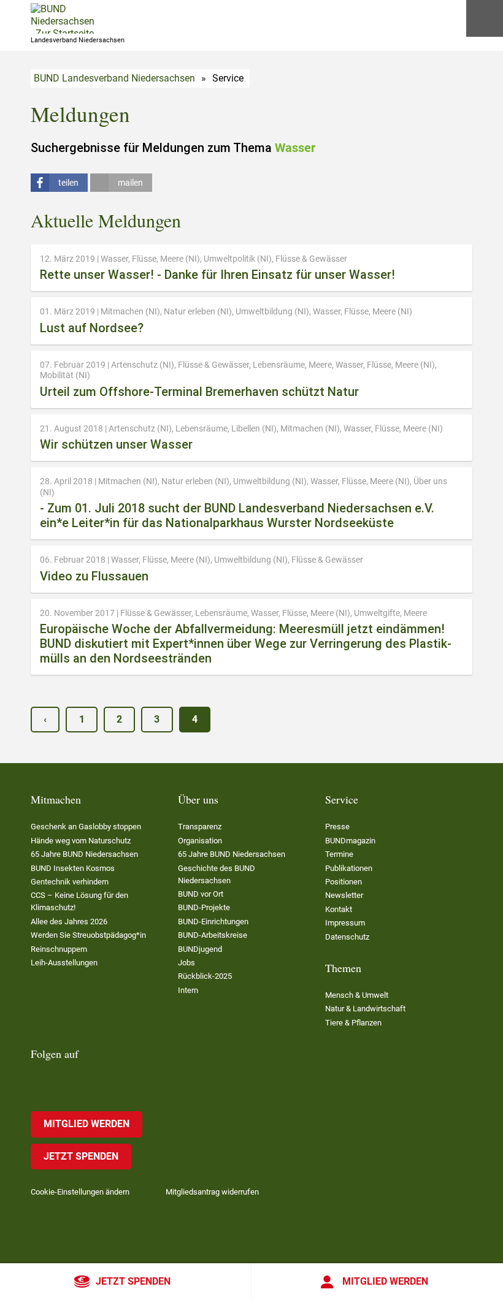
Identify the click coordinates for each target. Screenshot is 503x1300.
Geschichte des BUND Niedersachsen (216, 874)
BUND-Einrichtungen (213, 921)
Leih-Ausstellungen (64, 962)
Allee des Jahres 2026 (69, 921)
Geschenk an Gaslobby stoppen (86, 826)
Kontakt (338, 909)
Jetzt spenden (133, 1281)
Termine (339, 854)
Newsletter (344, 895)
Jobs (186, 962)
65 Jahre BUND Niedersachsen (84, 854)
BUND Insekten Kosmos (73, 868)
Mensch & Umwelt (356, 995)
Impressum (345, 922)
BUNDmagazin (350, 840)
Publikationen (348, 868)
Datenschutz (347, 936)
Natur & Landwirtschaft (365, 1008)
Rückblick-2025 (205, 976)
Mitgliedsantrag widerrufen (212, 1191)
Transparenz (199, 826)
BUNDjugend (200, 949)
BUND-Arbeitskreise (212, 935)
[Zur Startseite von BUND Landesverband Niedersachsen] (62, 18)
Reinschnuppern (59, 949)
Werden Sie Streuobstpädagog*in (88, 935)
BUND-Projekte (204, 907)
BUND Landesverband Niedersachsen (114, 78)
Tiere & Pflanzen (353, 1022)
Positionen (343, 881)
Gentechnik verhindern (70, 881)
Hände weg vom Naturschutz (81, 840)
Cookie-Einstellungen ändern (80, 1191)
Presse (337, 826)
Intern (188, 990)
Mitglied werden (385, 1281)
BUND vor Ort (200, 894)
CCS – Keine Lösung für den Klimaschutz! (79, 901)
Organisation (200, 840)
